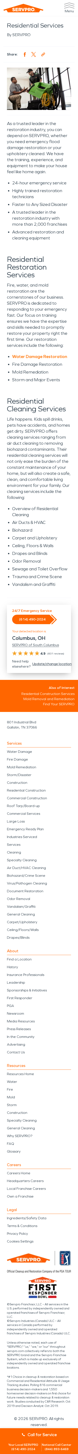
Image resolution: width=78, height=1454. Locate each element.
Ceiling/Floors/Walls (23, 930)
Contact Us (16, 1052)
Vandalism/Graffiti (21, 907)
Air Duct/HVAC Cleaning (26, 868)
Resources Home (20, 1074)
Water (12, 1082)
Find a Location (19, 959)
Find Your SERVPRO (59, 704)
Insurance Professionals (25, 975)
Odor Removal (18, 899)
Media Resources (21, 1021)
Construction (17, 783)
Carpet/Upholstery (22, 922)
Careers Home (18, 1173)
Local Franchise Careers (26, 1189)
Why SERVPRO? (19, 1136)
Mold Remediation (21, 767)
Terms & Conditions (22, 1226)
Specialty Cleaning (22, 860)
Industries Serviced (22, 837)
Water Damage (19, 752)
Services (13, 845)
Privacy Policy (17, 1234)
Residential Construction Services (48, 694)
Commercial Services (23, 814)
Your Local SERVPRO (23, 1447)
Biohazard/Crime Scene (26, 876)
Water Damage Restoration (39, 356)
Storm (12, 1105)
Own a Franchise (20, 1196)
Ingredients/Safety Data (26, 1218)
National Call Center (56, 1447)
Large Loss (16, 821)
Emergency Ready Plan (25, 829)
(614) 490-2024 (32, 619)
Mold (11, 1097)
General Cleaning (21, 914)
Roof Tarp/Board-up (23, 806)
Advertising (16, 1044)
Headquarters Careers (25, 1181)
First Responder (19, 998)
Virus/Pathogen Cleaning (27, 883)
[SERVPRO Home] (23, 8)
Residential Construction (26, 790)
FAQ (10, 1144)
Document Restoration (25, 891)
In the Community (20, 1037)
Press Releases (19, 1029)
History (12, 967)
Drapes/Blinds (18, 937)
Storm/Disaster (19, 775)
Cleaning (14, 852)
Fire (10, 1089)
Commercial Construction (27, 798)
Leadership (16, 982)
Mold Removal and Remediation (49, 699)
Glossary (14, 1151)
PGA (10, 1006)
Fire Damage (17, 759)
